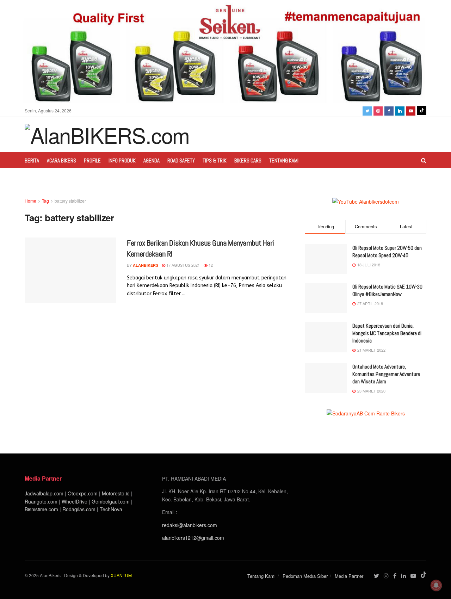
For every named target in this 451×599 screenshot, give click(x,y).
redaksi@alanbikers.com (189, 525)
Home (30, 201)
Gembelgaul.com (111, 501)
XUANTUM (121, 575)
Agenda (151, 160)
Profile (92, 160)
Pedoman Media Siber (305, 576)
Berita (32, 160)
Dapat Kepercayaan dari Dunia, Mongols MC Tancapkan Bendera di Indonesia (386, 333)
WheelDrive (74, 501)
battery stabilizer (70, 201)
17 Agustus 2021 (182, 265)
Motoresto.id (116, 493)
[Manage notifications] (436, 585)
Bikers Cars (247, 160)
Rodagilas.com (78, 509)
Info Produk (122, 160)
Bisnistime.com (41, 509)
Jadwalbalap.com (44, 493)
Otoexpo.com (83, 493)
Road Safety (181, 160)
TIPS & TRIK (215, 160)
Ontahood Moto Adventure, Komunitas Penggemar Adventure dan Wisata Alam (386, 374)
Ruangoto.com (41, 501)
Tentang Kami (283, 160)
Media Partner (349, 576)
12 (210, 265)
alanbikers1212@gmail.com (193, 537)
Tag (45, 201)
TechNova (111, 509)
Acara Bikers (61, 160)
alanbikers (145, 265)
